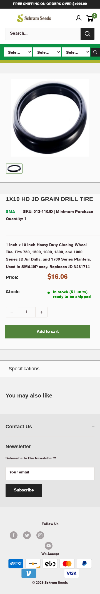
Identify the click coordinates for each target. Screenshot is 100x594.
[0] (89, 18)
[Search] (87, 34)
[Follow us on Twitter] (27, 535)
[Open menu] (8, 18)
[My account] (78, 18)
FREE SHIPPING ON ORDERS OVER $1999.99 (50, 4)
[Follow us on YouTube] (49, 546)
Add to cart (48, 332)
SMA (10, 211)
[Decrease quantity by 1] (12, 312)
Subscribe (24, 490)
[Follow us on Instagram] (40, 535)
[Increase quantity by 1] (41, 312)
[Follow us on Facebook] (14, 535)
